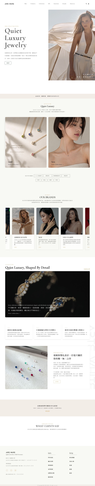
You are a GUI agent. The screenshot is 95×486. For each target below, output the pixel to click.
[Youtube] (15, 470)
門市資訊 (50, 457)
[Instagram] (11, 470)
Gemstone (56, 3)
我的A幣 (71, 461)
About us (72, 3)
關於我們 (50, 461)
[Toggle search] (86, 4)
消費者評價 (51, 473)
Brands (64, 3)
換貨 (70, 469)
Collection (41, 3)
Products (33, 3)
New (26, 3)
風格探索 (50, 477)
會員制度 (50, 469)
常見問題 (72, 457)
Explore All (87, 269)
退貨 (70, 465)
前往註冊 (47, 411)
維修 (70, 473)
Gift (49, 3)
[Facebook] (7, 470)
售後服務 (50, 465)
